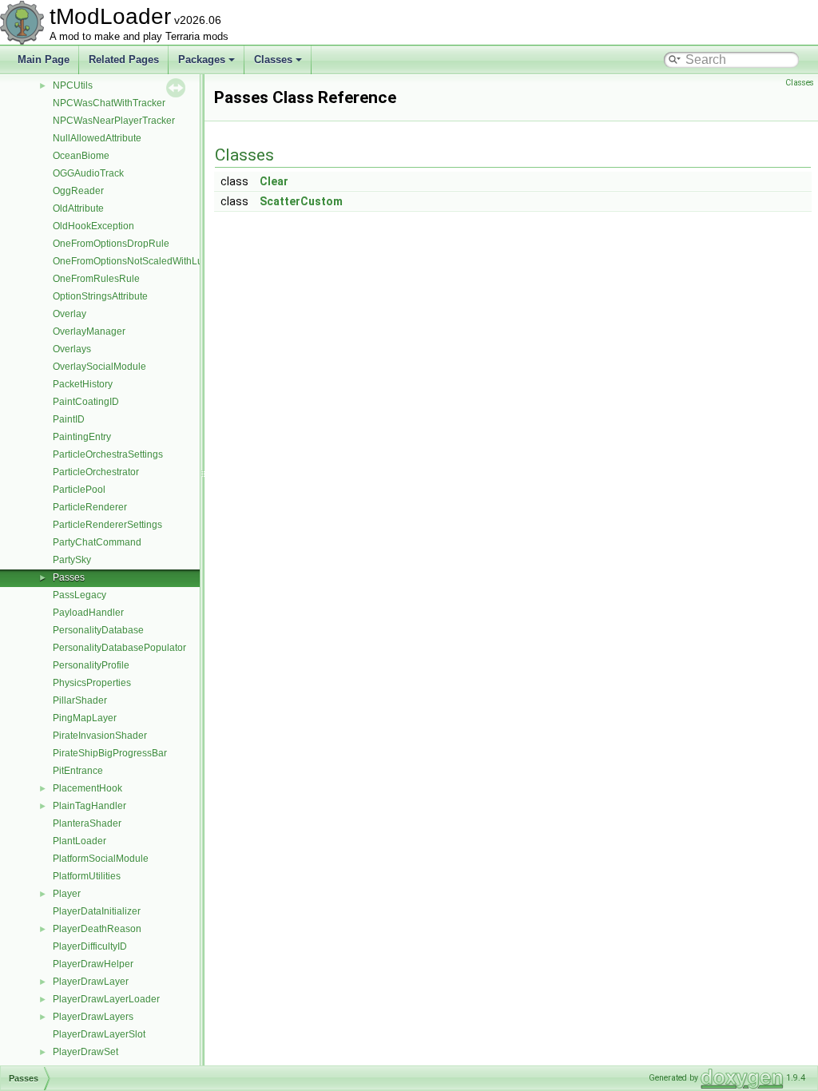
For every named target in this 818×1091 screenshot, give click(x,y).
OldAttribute (78, 208)
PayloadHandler (88, 612)
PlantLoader (79, 841)
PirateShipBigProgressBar (110, 753)
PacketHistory (83, 384)
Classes (273, 59)
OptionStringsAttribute (100, 296)
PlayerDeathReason (97, 928)
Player (67, 893)
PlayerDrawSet (85, 1051)
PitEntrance (78, 770)
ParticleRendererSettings (107, 524)
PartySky (72, 559)
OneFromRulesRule (96, 278)
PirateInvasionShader (100, 735)
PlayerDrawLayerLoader (106, 999)
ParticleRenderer (90, 507)
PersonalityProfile (91, 665)
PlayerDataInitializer (97, 911)
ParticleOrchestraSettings (108, 454)
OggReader (78, 190)
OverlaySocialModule (99, 366)
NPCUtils (73, 85)
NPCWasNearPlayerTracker (114, 120)
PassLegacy (79, 595)
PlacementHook (87, 788)
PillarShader (80, 700)
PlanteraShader (87, 823)
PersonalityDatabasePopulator (119, 647)
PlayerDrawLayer (91, 981)
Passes (69, 577)
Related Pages (124, 59)
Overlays (72, 349)
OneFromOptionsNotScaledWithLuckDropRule (154, 261)
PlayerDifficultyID (90, 946)
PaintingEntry (82, 436)
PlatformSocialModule (101, 858)
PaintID (69, 419)
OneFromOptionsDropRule (111, 243)
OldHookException (93, 226)
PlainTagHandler (89, 805)
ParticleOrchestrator (96, 472)
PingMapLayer (85, 718)
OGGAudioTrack (88, 173)
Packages (201, 59)
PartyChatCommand (97, 542)
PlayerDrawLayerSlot (99, 1034)
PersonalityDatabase (98, 630)
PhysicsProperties (92, 682)
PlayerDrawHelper (93, 964)
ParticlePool (79, 489)
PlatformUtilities (87, 876)
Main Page (43, 59)
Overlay (69, 313)
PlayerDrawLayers (93, 1016)
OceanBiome (81, 155)
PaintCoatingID (86, 401)
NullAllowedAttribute (97, 138)
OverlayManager (89, 331)
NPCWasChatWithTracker (109, 103)
